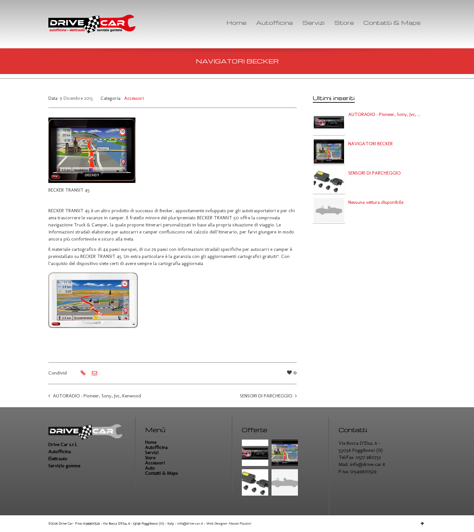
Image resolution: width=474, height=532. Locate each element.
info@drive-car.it (367, 464)
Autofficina (274, 22)
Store (344, 22)
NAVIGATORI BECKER (370, 143)
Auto (150, 468)
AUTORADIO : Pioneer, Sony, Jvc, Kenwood (97, 396)
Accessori (134, 98)
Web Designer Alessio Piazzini (228, 523)
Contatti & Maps (392, 22)
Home (236, 22)
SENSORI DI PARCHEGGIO (266, 396)
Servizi (313, 22)
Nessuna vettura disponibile (375, 202)
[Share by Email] (93, 373)
